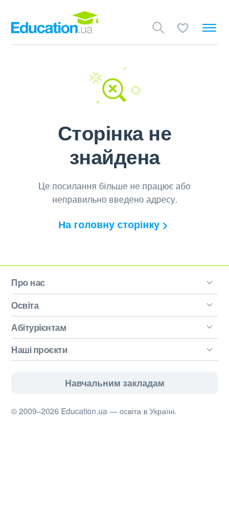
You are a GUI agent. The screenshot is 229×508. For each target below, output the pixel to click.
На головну (109, 224)
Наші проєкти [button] (39, 349)
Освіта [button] (24, 305)
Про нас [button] (28, 282)
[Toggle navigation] (209, 27)
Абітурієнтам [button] (38, 327)
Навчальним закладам (115, 382)
